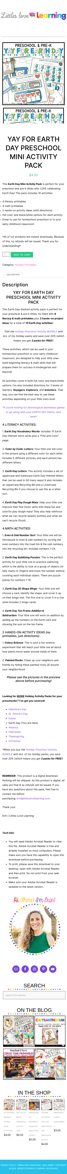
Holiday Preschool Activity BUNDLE (36, 331)
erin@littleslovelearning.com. (33, 798)
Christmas (14, 741)
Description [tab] (13, 275)
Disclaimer (48, 1165)
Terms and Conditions (29, 1165)
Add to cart (22, 254)
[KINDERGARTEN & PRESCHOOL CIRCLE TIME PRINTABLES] (18, 1065)
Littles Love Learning (33, 15)
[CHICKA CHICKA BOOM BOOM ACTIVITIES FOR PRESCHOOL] (18, 1032)
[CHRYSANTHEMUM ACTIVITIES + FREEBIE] (50, 1032)
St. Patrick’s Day (18, 713)
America (13, 727)
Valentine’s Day (17, 709)
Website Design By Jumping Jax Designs (37, 1168)
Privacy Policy (8, 1165)
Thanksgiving (16, 736)
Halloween (15, 731)
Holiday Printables (25, 264)
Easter (12, 718)
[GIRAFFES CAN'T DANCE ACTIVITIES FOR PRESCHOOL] (50, 1065)
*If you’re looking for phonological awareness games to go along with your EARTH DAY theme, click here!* (33, 412)
